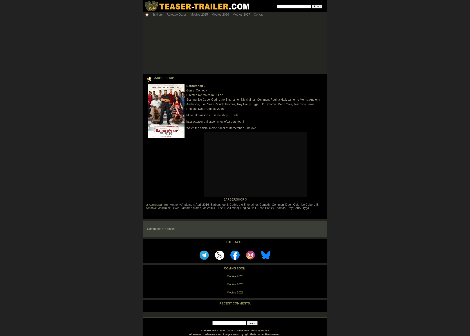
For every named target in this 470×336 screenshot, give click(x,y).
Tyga (306, 208)
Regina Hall (248, 208)
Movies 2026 (220, 14)
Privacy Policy (260, 330)
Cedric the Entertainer (243, 204)
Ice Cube (307, 204)
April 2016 (202, 204)
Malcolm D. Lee (213, 208)
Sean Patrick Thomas (271, 208)
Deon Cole (292, 204)
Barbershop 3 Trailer (226, 115)
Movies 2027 (241, 14)
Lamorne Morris (191, 208)
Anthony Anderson (182, 204)
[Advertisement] (235, 46)
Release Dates (177, 14)
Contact (259, 14)
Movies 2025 (199, 14)
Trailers (158, 14)
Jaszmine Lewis (168, 208)
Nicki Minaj (231, 208)
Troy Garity (294, 208)
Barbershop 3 (164, 78)
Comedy (264, 204)
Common (278, 204)
